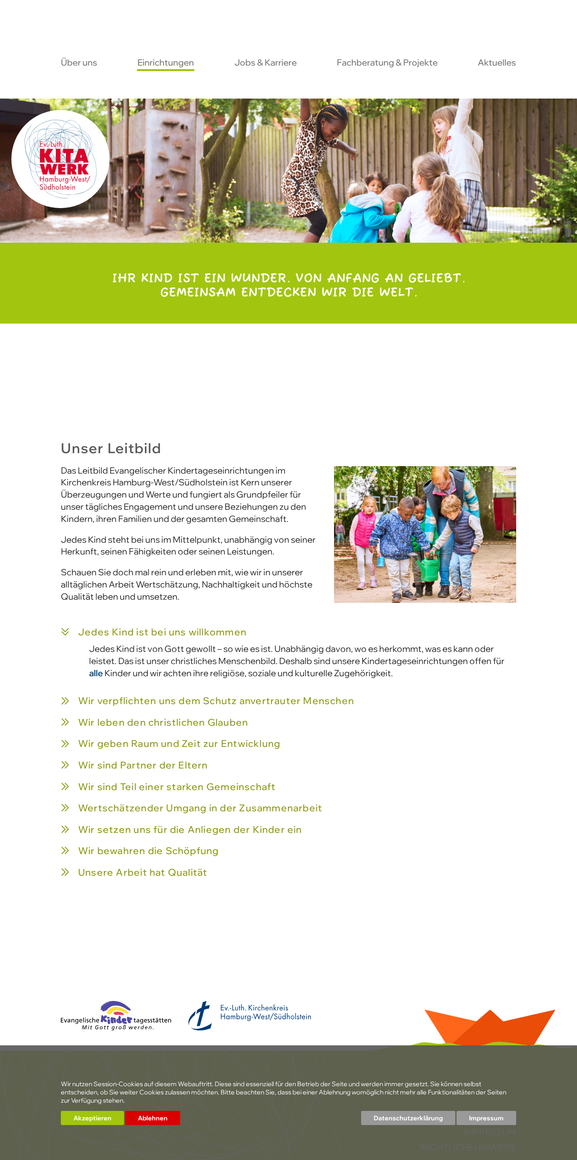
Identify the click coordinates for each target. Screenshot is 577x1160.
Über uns (79, 63)
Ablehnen (153, 1118)
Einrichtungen (165, 63)
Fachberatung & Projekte (387, 63)
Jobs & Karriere (265, 63)
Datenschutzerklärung (408, 1118)
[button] (288, 632)
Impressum (486, 1118)
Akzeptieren (92, 1118)
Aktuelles (497, 63)
